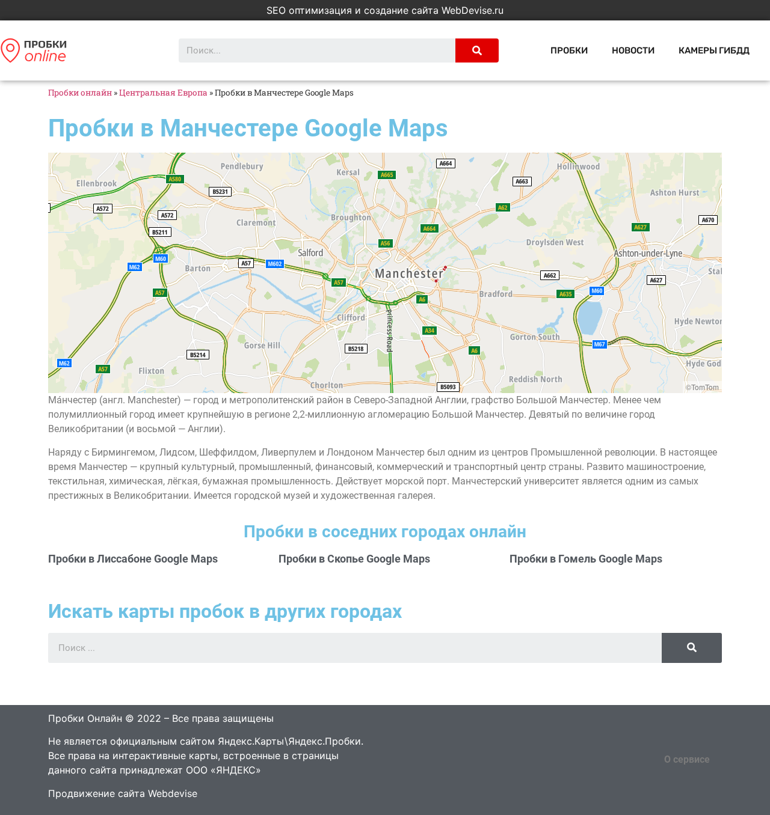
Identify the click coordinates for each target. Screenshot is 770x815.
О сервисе (687, 759)
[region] (385, 273)
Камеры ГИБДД (714, 50)
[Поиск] (477, 50)
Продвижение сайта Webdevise (122, 793)
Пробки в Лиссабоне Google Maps (133, 558)
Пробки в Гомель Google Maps (586, 558)
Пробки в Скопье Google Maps (354, 558)
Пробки (569, 50)
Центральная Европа (163, 92)
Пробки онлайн (80, 92)
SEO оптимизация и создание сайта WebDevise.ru (385, 10)
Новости (633, 50)
